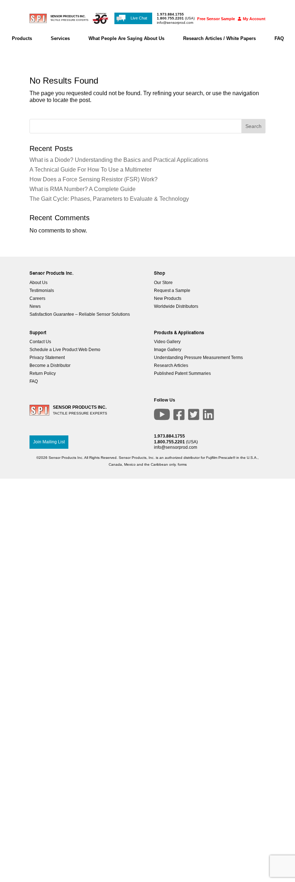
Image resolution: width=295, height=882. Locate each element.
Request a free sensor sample (148, 409)
